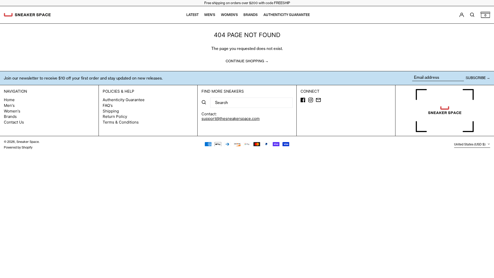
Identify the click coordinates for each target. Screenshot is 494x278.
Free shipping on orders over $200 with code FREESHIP (247, 3)
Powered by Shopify (18, 147)
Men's (9, 105)
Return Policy (115, 116)
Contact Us (14, 122)
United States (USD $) (470, 144)
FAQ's (108, 105)
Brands (10, 116)
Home (9, 99)
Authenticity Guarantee (124, 99)
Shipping (111, 111)
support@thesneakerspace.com (230, 118)
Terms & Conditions (121, 122)
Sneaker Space (27, 142)
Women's (12, 111)
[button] (485, 15)
